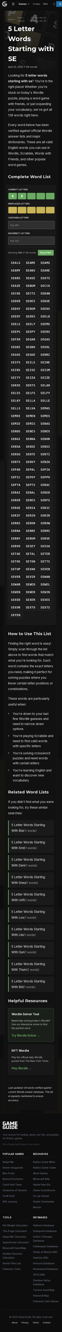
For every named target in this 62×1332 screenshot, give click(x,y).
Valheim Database (43, 1225)
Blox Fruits (9, 1173)
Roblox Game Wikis (44, 1162)
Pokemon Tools (12, 1269)
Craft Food (9, 1195)
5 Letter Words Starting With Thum (28, 967)
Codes (36, 3)
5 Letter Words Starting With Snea (28, 880)
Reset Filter (45, 252)
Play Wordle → (21, 1068)
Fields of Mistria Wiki (45, 1252)
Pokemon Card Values (46, 1301)
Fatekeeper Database (45, 1246)
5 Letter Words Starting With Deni (28, 862)
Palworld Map (41, 1295)
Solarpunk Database (45, 1231)
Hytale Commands (43, 1201)
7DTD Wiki (39, 1274)
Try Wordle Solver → (26, 1035)
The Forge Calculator (15, 1231)
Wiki (45, 3)
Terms (36, 1322)
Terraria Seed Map (44, 1290)
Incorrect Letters (19, 233)
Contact (46, 1322)
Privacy (25, 1322)
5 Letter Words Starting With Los (28, 914)
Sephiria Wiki (40, 1257)
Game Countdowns (44, 1190)
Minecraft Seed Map (14, 1248)
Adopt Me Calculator (14, 1236)
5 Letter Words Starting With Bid (28, 984)
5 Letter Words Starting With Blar (28, 828)
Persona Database (44, 1263)
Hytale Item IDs (41, 1184)
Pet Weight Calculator (15, 1225)
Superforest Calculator (16, 1242)
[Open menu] (13, 4)
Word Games (21, 19)
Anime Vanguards (13, 1167)
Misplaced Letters (19, 203)
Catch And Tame (12, 1184)
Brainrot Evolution (13, 1179)
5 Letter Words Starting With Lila (28, 932)
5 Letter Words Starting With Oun (28, 949)
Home (11, 19)
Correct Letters (18, 189)
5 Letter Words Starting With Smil (28, 845)
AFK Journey (10, 1201)
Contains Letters (18, 217)
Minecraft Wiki (41, 1179)
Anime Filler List (12, 1263)
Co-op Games (41, 1195)
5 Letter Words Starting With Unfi (28, 897)
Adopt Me (8, 1162)
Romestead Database (45, 1269)
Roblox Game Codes (44, 1167)
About (15, 1322)
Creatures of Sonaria (15, 1190)
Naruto (37, 1207)
